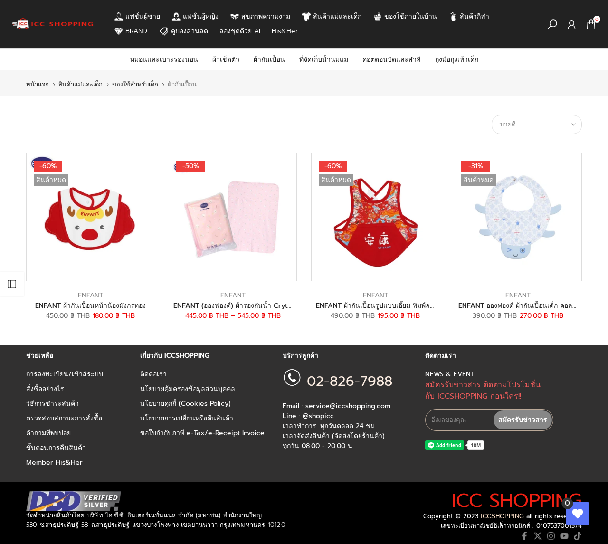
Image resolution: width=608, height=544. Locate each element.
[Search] (552, 24)
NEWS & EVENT (450, 374)
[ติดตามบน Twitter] (537, 536)
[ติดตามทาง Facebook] (524, 536)
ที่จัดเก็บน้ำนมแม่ (323, 60)
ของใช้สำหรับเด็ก (135, 84)
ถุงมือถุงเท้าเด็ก (456, 60)
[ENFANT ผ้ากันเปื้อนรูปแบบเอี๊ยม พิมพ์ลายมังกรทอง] (375, 217)
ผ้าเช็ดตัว (225, 60)
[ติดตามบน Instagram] (551, 536)
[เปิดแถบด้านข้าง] (12, 284)
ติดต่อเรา (153, 374)
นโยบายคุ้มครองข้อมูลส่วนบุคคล (187, 389)
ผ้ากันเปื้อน (269, 60)
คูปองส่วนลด (189, 31)
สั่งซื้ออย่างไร (45, 389)
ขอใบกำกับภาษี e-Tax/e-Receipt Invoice (202, 433)
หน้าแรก (37, 84)
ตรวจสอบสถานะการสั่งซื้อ (64, 418)
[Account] (572, 24)
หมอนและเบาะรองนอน (164, 60)
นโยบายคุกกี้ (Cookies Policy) (185, 404)
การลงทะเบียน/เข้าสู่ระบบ (64, 374)
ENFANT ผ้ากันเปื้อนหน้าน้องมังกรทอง (90, 306)
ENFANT (90, 295)
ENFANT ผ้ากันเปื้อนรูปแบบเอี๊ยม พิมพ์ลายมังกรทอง (390, 306)
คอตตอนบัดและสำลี (391, 60)
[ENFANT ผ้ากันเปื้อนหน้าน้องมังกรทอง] (90, 217)
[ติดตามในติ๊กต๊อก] (577, 536)
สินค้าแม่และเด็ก (80, 84)
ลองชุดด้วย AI (239, 31)
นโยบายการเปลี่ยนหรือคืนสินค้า (186, 418)
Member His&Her (54, 463)
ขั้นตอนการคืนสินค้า (56, 448)
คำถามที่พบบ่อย (48, 433)
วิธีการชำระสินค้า (52, 404)
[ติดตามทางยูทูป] (564, 536)
